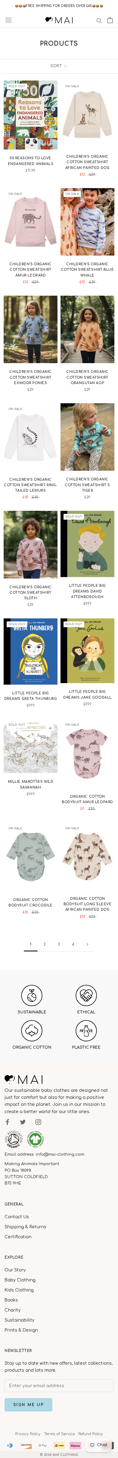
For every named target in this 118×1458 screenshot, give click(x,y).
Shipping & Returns (25, 1227)
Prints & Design (21, 1330)
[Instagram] (38, 1122)
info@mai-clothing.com (60, 1154)
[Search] (99, 20)
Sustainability (19, 1320)
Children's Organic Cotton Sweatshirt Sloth (30, 592)
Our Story (15, 1270)
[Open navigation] (8, 20)
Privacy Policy (28, 1434)
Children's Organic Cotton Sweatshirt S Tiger (87, 484)
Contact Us (17, 1217)
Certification (18, 1237)
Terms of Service (59, 1434)
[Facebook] (7, 1122)
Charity (13, 1310)
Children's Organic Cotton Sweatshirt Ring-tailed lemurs (30, 485)
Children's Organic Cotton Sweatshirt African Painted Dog (87, 162)
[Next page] (87, 944)
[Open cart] (110, 20)
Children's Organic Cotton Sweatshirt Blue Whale (87, 269)
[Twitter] (23, 1122)
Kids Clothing (19, 1290)
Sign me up (28, 1405)
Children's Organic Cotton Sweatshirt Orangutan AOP (87, 377)
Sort (57, 66)
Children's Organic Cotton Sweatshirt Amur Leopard (30, 269)
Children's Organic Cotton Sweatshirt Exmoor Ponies (30, 377)
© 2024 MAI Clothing (59, 1454)
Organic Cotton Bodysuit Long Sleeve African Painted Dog (88, 904)
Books (11, 1300)
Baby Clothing (20, 1280)
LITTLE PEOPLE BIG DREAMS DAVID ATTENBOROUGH (87, 591)
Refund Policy (90, 1434)
